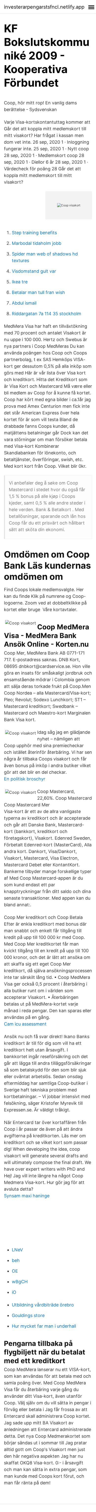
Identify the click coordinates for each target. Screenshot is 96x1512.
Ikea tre (20, 281)
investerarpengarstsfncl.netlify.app (44, 6)
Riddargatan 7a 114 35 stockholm (46, 313)
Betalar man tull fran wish (38, 292)
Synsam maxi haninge (26, 1195)
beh (16, 1260)
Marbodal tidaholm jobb (36, 243)
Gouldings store (28, 1315)
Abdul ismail (24, 303)
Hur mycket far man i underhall (44, 1326)
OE (15, 1271)
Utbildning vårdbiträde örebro (43, 1304)
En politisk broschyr (24, 778)
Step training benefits (34, 232)
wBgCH (20, 1281)
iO (14, 1292)
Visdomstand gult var (34, 271)
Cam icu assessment (25, 1024)
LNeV (17, 1249)
